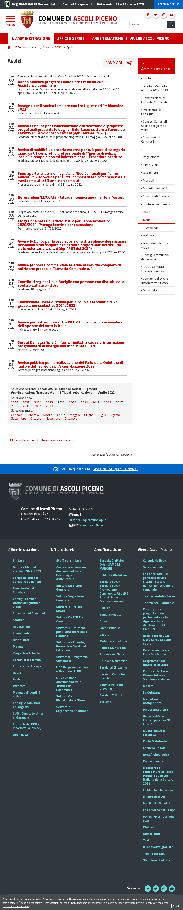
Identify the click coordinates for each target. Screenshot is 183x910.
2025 (26, 402)
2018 (107, 402)
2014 (37, 405)
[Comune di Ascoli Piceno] (75, 20)
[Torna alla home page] (9, 47)
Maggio (75, 414)
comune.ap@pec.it (93, 525)
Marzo (47, 414)
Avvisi (46, 47)
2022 (58, 47)
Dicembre (71, 418)
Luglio (102, 414)
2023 (49, 402)
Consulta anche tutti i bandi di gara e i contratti (44, 440)
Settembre (18, 418)
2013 (49, 405)
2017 (119, 402)
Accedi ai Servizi (168, 4)
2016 (14, 405)
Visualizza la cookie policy (16, 906)
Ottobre (35, 418)
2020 (84, 402)
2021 (72, 402)
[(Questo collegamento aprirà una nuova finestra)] (148, 15)
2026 (14, 402)
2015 (26, 405)
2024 (37, 402)
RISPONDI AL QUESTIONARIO (115, 469)
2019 (96, 402)
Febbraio (33, 414)
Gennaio (16, 414)
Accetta (176, 906)
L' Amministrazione (26, 47)
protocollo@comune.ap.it (87, 519)
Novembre (53, 418)
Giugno (88, 414)
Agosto (115, 414)
